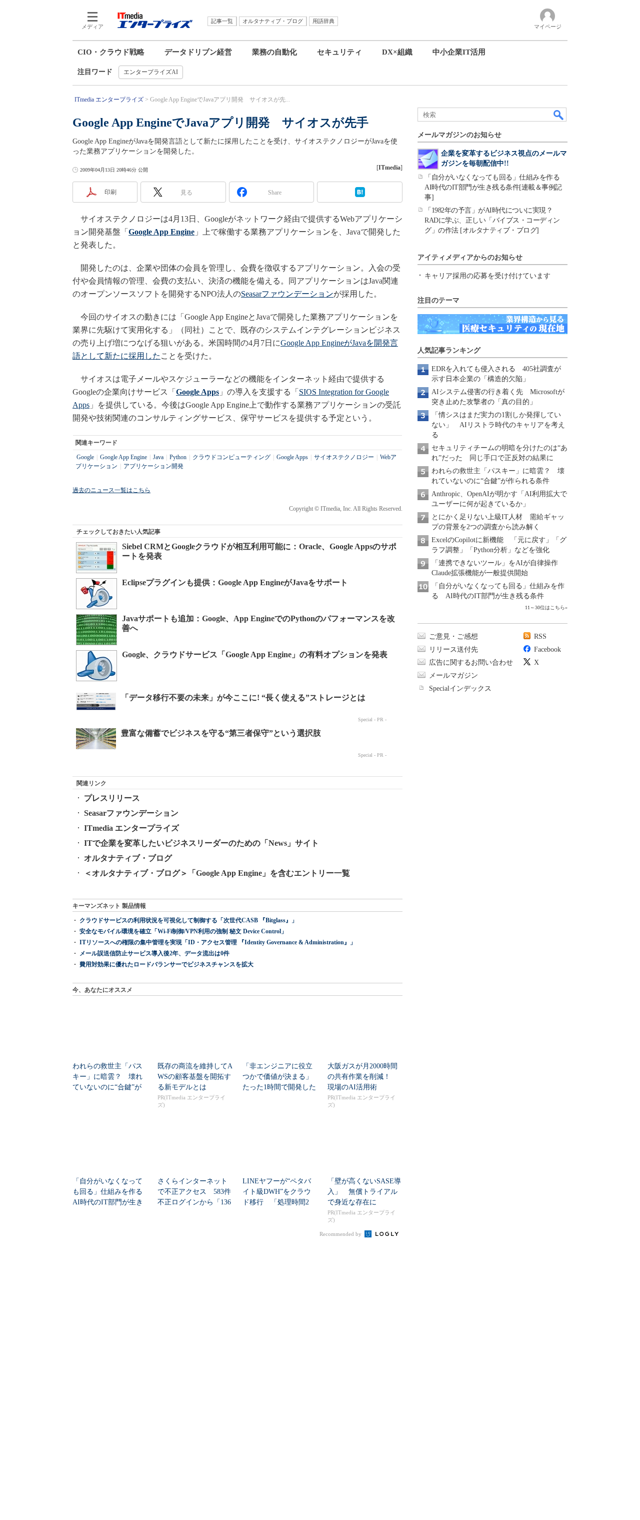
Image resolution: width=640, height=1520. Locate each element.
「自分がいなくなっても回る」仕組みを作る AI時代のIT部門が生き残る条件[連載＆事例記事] (495, 187)
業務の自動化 (274, 52)
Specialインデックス (460, 688)
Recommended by (341, 1234)
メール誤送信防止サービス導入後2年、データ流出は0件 (155, 953)
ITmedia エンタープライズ (131, 828)
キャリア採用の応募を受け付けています (487, 276)
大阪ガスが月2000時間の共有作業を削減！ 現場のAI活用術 (363, 1076)
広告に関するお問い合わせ (471, 662)
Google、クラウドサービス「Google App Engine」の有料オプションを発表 (255, 654)
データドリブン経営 (198, 52)
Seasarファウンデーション (287, 294)
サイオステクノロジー (344, 457)
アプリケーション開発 (154, 466)
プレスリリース (112, 798)
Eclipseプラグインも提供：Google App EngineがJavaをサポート (235, 582)
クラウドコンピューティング (231, 457)
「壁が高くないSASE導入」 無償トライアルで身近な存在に (364, 1191)
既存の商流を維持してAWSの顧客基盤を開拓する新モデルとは (195, 1076)
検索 (559, 115)
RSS (540, 636)
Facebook (547, 649)
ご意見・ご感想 (453, 636)
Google (85, 457)
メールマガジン (453, 675)
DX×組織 (397, 52)
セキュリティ (339, 52)
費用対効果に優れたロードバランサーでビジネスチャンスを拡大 (167, 964)
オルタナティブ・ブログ (128, 858)
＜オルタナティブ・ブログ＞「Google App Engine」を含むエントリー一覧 (217, 873)
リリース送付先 (453, 649)
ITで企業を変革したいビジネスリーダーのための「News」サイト (201, 843)
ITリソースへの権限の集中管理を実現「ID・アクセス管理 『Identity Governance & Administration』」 (218, 942)
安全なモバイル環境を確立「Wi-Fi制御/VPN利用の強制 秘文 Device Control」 (183, 931)
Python (178, 457)
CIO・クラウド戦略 (111, 52)
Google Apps (292, 457)
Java (158, 457)
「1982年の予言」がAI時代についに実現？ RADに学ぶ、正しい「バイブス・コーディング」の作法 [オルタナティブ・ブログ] (492, 220)
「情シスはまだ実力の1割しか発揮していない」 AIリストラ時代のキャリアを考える (498, 425)
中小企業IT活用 (459, 52)
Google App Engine (123, 457)
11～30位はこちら (545, 607)
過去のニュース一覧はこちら (111, 490)
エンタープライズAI (151, 72)
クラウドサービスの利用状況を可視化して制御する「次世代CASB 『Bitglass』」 (189, 920)
